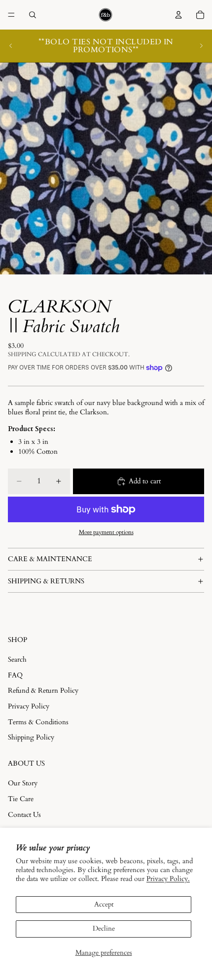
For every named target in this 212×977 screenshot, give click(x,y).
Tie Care (21, 799)
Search (17, 659)
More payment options (106, 532)
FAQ (15, 675)
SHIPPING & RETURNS (46, 581)
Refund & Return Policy (43, 690)
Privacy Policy (28, 706)
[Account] (178, 15)
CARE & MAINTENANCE (50, 559)
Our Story (22, 783)
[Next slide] (201, 46)
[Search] (32, 15)
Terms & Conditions (38, 722)
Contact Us (24, 814)
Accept (103, 904)
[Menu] (11, 14)
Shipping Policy (31, 737)
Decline (104, 928)
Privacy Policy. (168, 878)
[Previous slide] (11, 46)
